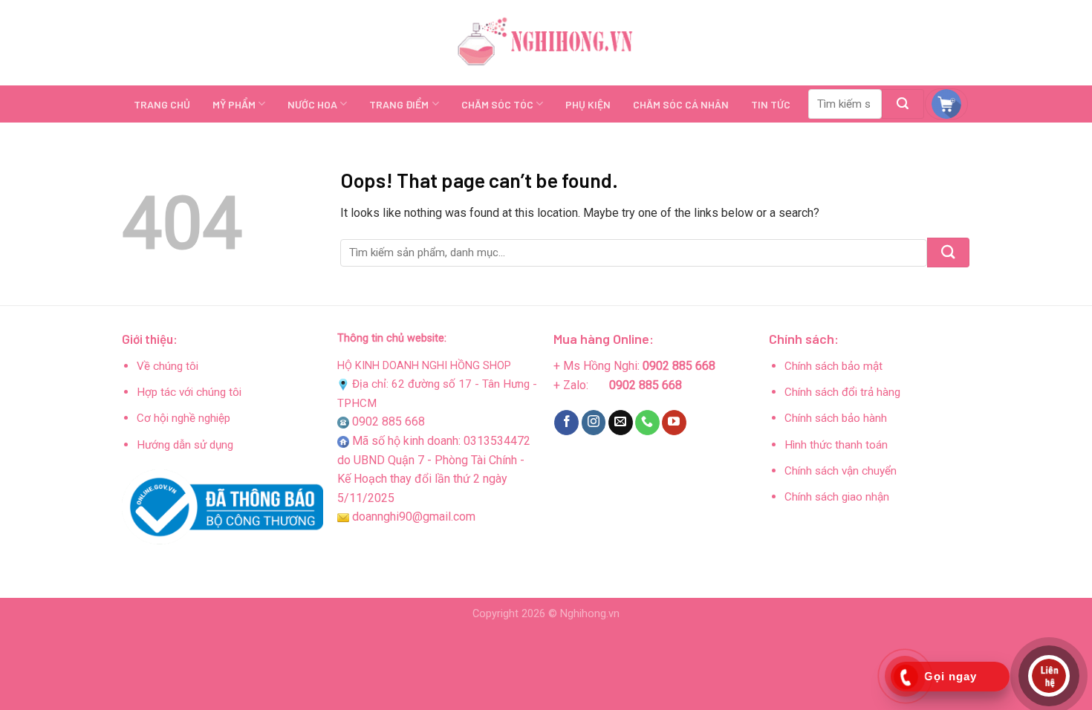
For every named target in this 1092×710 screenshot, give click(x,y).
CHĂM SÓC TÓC (497, 104)
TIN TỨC (770, 104)
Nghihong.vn (590, 614)
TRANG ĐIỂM (399, 104)
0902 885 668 (388, 421)
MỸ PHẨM (234, 104)
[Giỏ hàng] (946, 104)
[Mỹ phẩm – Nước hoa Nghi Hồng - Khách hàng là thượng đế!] (546, 43)
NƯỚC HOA (312, 104)
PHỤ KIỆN (588, 104)
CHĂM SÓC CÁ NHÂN (681, 104)
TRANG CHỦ (162, 104)
